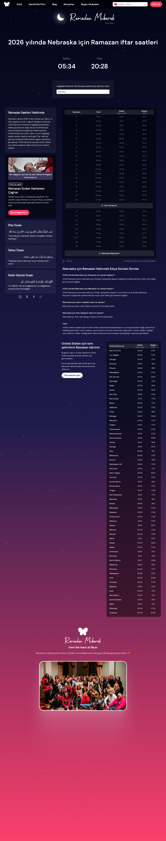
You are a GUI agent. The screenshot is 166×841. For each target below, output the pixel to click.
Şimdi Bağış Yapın (19, 212)
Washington (114, 573)
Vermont (113, 477)
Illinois (111, 403)
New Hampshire (115, 495)
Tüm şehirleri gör (72, 375)
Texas (111, 412)
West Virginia (114, 473)
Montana (113, 569)
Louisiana (113, 613)
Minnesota (113, 455)
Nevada (112, 534)
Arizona (112, 460)
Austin (112, 390)
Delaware (113, 512)
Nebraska (113, 499)
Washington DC (115, 464)
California (113, 407)
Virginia (112, 425)
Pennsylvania (114, 429)
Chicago (112, 359)
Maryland (113, 420)
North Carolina (115, 438)
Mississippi (113, 508)
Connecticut (114, 517)
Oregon (112, 490)
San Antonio (114, 377)
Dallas (111, 385)
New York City (115, 351)
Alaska (112, 547)
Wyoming (113, 608)
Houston (112, 364)
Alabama (113, 586)
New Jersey (114, 399)
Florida (112, 442)
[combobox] (83, 92)
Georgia (112, 447)
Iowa (111, 591)
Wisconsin (113, 468)
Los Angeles (114, 355)
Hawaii (112, 543)
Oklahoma (113, 565)
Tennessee (113, 551)
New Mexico (114, 595)
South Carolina (115, 600)
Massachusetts (115, 434)
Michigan (113, 416)
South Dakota (115, 482)
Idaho (111, 604)
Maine (111, 538)
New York (113, 394)
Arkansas (113, 521)
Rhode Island (114, 486)
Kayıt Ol (156, 4)
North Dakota (114, 560)
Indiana (112, 525)
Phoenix (112, 368)
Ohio (111, 451)
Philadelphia (114, 372)
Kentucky (113, 556)
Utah (111, 578)
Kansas (112, 503)
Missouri (112, 530)
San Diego (113, 381)
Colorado (113, 582)
